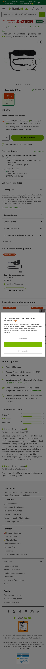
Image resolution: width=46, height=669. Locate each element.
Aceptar (23, 345)
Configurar (23, 339)
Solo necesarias (23, 351)
